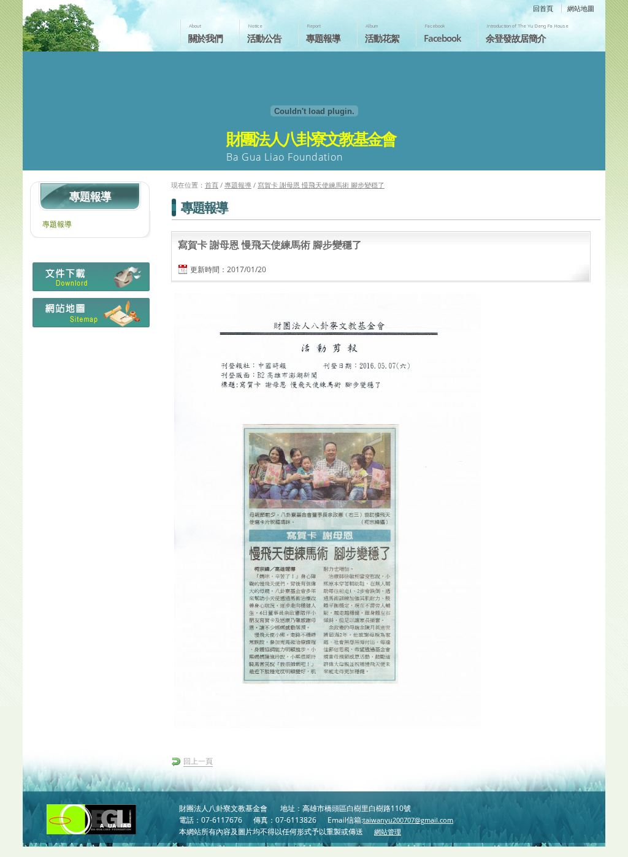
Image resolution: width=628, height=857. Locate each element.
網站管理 (387, 831)
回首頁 (543, 8)
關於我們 (205, 38)
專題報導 (323, 38)
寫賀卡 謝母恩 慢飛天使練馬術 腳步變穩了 (321, 184)
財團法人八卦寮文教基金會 (95, 22)
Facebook (442, 38)
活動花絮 (382, 38)
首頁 (211, 184)
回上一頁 (198, 761)
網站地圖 (580, 8)
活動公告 (264, 38)
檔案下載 (90, 280)
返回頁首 (605, 846)
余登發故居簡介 (516, 38)
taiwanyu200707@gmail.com (408, 820)
